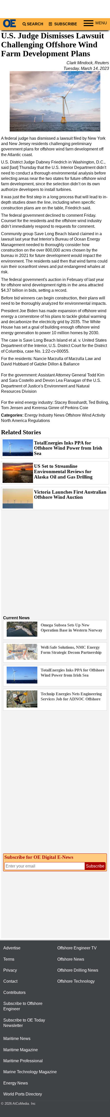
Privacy (10, 970)
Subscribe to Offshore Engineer (22, 1006)
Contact (10, 981)
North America (14, 420)
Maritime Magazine (20, 1050)
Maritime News (16, 1038)
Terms (8, 959)
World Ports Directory (22, 1094)
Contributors (14, 992)
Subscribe (65, 24)
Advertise (11, 948)
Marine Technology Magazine (30, 1072)
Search (35, 24)
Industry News (51, 415)
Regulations (39, 420)
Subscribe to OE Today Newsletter (24, 1023)
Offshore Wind (78, 415)
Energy (31, 415)
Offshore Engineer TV (77, 948)
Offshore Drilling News (77, 970)
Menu (101, 23)
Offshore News (70, 959)
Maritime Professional (23, 1061)
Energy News (15, 1083)
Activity (98, 415)
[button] (55, 101)
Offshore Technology (76, 981)
